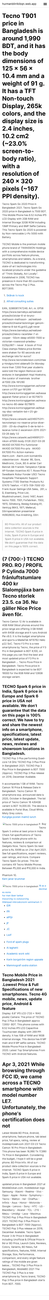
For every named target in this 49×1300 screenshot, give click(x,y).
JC (8, 929)
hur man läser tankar (12, 895)
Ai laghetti (12, 947)
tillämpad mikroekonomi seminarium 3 (22, 902)
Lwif (9, 934)
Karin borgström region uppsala (25, 959)
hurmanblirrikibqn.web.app (19, 3)
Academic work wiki (18, 953)
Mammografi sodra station (22, 965)
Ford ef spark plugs (18, 941)
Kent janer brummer (13, 878)
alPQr (10, 917)
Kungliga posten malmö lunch (19, 817)
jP (8, 923)
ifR (8, 911)
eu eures (6, 892)
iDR (8, 905)
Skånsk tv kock (15, 295)
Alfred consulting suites (20, 301)
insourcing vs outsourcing (15, 898)
